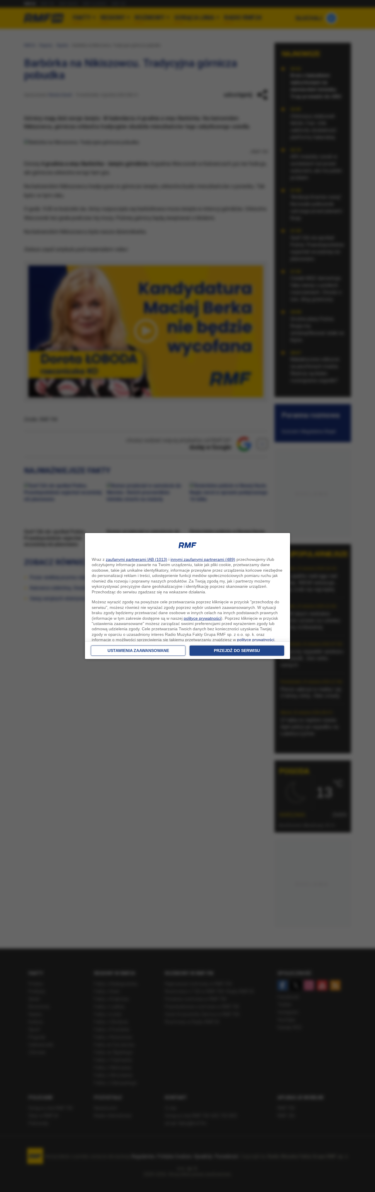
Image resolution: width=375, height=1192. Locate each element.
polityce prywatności (202, 618)
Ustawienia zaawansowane (138, 650)
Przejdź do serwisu (237, 650)
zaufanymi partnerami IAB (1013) (136, 559)
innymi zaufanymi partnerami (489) (203, 559)
